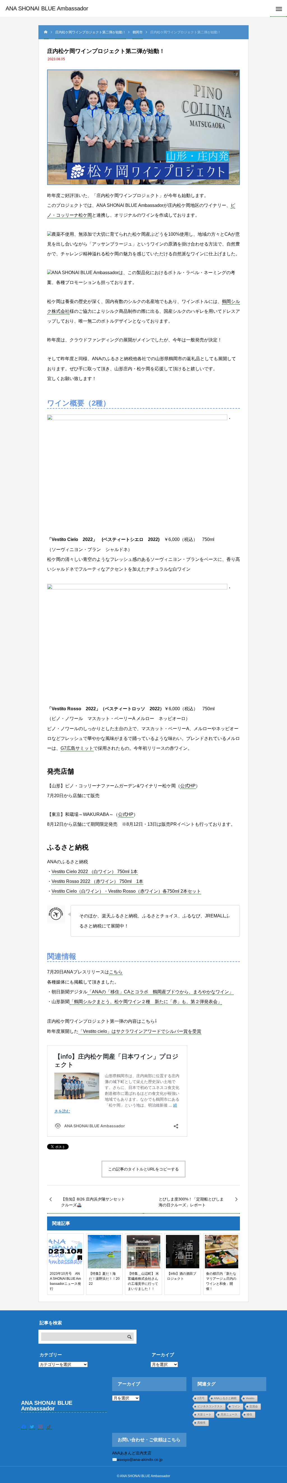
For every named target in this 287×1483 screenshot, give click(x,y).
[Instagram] (40, 1426)
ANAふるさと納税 (225, 1398)
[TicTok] (49, 1426)
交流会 (253, 1406)
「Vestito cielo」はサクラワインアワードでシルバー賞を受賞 (139, 1031)
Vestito (250, 1398)
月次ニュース (229, 1414)
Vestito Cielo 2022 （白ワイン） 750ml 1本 (95, 871)
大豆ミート (204, 1414)
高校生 (201, 1422)
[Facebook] (24, 1426)
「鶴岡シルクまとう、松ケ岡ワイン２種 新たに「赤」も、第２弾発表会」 (146, 1001)
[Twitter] (32, 1426)
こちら (115, 972)
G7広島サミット (77, 748)
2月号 (201, 1398)
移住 (249, 1414)
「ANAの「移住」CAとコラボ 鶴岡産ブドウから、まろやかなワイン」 (160, 991)
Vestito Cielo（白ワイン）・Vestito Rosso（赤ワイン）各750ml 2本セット (126, 891)
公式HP (188, 785)
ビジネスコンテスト (210, 1406)
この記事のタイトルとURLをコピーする (143, 1169)
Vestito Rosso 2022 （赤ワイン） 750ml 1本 (97, 881)
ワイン (236, 1406)
